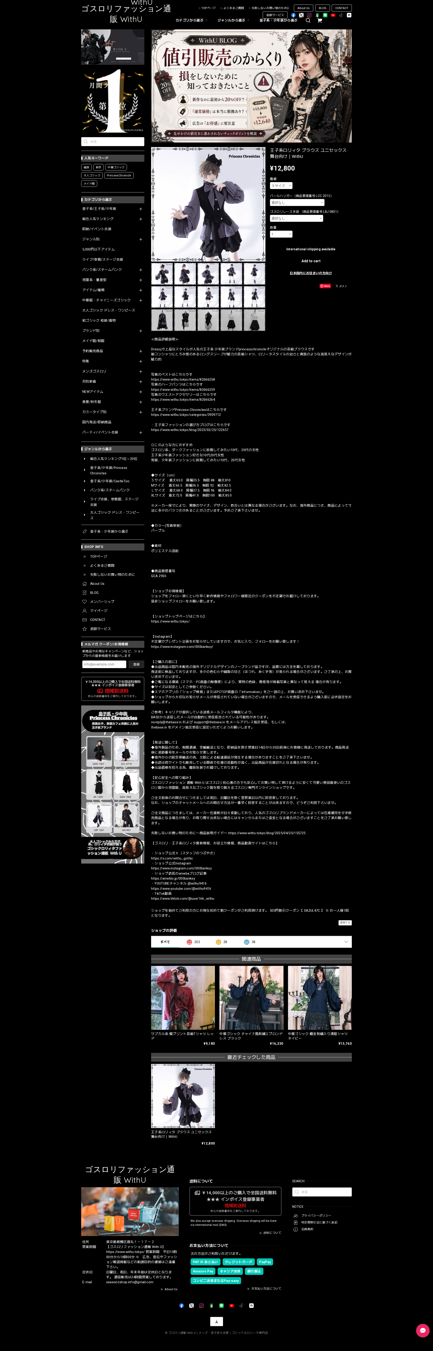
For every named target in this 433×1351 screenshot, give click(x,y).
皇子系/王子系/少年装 (99, 209)
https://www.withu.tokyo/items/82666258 (183, 379)
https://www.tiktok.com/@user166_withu (182, 899)
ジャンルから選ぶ (231, 20)
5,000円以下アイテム (98, 249)
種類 (273, 179)
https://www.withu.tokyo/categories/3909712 (186, 415)
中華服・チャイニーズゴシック (106, 300)
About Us (303, 8)
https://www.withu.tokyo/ (170, 621)
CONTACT (341, 8)
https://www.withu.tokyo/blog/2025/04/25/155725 (267, 833)
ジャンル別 (91, 239)
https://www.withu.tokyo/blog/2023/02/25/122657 (189, 430)
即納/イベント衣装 (96, 229)
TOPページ (209, 8)
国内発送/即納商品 (96, 422)
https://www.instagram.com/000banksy (181, 868)
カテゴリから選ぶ (189, 20)
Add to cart (311, 261)
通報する (345, 922)
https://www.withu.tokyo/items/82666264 (183, 400)
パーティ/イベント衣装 (100, 432)
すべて (165, 942)
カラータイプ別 (94, 412)
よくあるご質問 (233, 8)
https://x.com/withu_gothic (172, 858)
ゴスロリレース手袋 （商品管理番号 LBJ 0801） (305, 211)
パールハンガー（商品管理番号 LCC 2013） (301, 196)
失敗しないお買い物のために (271, 8)
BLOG (322, 8)
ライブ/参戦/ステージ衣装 (102, 260)
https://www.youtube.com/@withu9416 (181, 889)
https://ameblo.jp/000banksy (173, 878)
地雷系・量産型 (94, 280)
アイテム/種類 (93, 290)
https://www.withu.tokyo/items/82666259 (183, 390)
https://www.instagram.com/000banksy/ (182, 647)
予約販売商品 (92, 351)
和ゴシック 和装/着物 (99, 321)
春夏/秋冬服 (91, 402)
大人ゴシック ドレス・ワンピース (108, 310)
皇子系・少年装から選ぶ (279, 20)
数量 (273, 227)
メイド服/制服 (93, 341)
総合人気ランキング (97, 219)
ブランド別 (91, 331)
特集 (85, 361)
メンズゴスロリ (94, 371)
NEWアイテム (92, 392)
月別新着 (89, 382)
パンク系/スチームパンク (102, 270)
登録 (136, 664)
